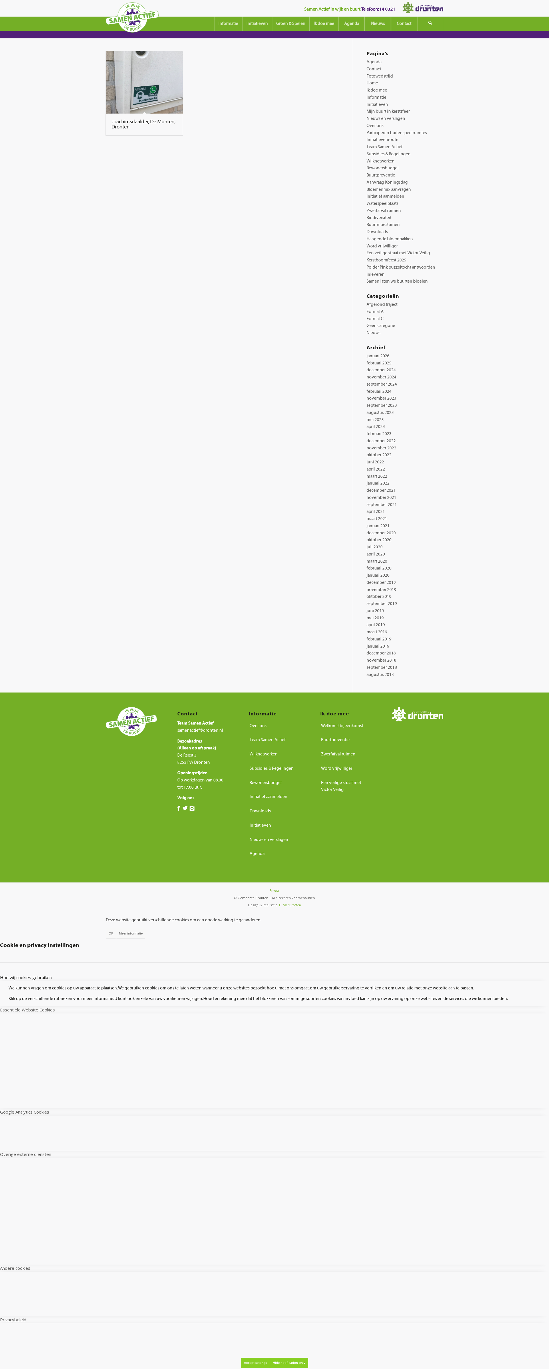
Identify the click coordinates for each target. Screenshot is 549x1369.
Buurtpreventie (381, 175)
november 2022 (381, 448)
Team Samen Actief (385, 146)
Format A (375, 311)
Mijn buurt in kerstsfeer (388, 111)
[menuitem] (228, 24)
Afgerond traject (382, 304)
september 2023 (382, 405)
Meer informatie (131, 933)
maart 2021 (377, 518)
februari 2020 (379, 568)
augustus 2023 (380, 412)
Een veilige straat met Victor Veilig (398, 253)
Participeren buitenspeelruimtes (397, 132)
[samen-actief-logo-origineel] (132, 19)
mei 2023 (375, 419)
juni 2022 (375, 462)
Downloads (377, 231)
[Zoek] (430, 24)
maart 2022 (377, 476)
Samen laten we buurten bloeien (397, 281)
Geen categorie (381, 325)
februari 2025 (379, 363)
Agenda (374, 61)
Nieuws (373, 332)
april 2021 (376, 511)
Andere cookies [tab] (15, 1268)
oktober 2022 (379, 455)
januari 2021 (378, 525)
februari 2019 (379, 639)
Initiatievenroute (382, 139)
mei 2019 (375, 618)
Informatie (376, 97)
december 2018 (381, 653)
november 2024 (381, 377)
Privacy (274, 890)
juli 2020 (375, 547)
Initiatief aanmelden (385, 196)
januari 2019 (378, 646)
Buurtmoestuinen (383, 224)
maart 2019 (377, 632)
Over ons (375, 125)
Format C (375, 318)
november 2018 (381, 660)
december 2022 (381, 441)
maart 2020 (377, 561)
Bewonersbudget (383, 168)
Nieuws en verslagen (386, 118)
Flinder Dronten (290, 905)
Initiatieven (377, 104)
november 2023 (381, 398)
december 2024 (381, 370)
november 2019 (381, 589)
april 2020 (376, 554)
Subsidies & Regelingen (389, 154)
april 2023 (376, 426)
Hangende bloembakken (390, 239)
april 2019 (376, 624)
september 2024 (382, 384)
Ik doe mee (377, 90)
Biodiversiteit (379, 217)
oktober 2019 (379, 596)
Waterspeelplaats (382, 203)
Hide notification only (289, 1363)
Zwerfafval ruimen (384, 210)
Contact (374, 69)
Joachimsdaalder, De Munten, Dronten (143, 124)
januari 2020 (378, 575)
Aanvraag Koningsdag (387, 182)
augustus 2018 (380, 674)
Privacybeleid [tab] (13, 1319)
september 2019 (382, 603)
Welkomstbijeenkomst (342, 725)
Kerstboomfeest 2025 (386, 260)
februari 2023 (379, 433)
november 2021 (381, 497)
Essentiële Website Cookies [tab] (27, 1010)
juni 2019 (375, 610)
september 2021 (382, 504)
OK (111, 933)
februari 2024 (379, 391)
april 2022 (376, 469)
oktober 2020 (379, 539)
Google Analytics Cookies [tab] (24, 1112)
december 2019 (381, 582)
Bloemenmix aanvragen (389, 189)
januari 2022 (378, 483)
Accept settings (255, 1363)
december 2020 (381, 533)
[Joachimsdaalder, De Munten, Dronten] (144, 82)
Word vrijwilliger (382, 246)
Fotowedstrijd (380, 76)
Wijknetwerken (381, 161)
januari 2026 (378, 356)
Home (372, 83)
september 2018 (382, 667)
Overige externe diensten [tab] (25, 1154)
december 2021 (381, 490)
